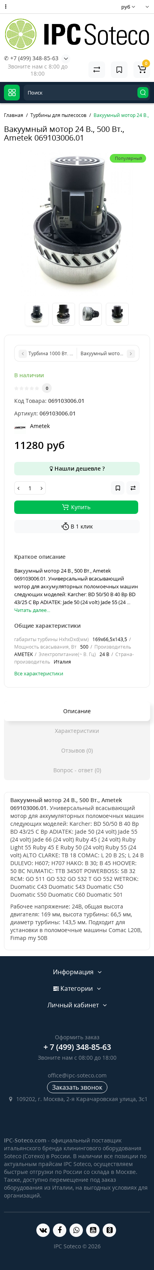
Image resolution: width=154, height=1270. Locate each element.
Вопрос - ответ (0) (77, 770)
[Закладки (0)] (119, 69)
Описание (77, 711)
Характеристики (77, 730)
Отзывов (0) (77, 750)
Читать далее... (32, 610)
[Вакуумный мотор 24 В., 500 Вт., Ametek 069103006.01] (77, 223)
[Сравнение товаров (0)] (96, 69)
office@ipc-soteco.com (77, 1075)
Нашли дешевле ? (79, 468)
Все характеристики (38, 673)
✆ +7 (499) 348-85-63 (31, 58)
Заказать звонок (77, 1087)
